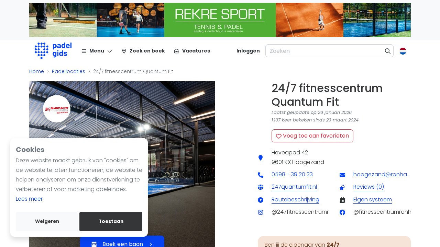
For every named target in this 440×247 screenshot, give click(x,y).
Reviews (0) (368, 187)
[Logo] (53, 51)
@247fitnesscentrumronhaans (312, 212)
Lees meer (29, 199)
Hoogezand (308, 162)
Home (36, 71)
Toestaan (111, 221)
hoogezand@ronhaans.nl (387, 174)
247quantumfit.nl (294, 187)
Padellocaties (68, 71)
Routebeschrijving (295, 199)
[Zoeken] (388, 50)
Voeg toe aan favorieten (315, 136)
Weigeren (47, 221)
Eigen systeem (372, 199)
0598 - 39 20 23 (292, 174)
